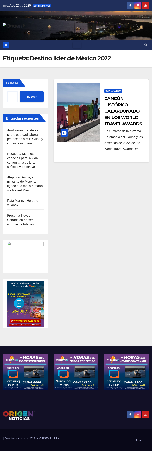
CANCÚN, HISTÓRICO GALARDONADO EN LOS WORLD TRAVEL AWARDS (123, 111)
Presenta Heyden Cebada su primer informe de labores (20, 220)
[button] (145, 45)
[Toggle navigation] (77, 45)
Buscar (12, 83)
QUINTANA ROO (113, 91)
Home (139, 440)
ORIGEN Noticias (49, 438)
